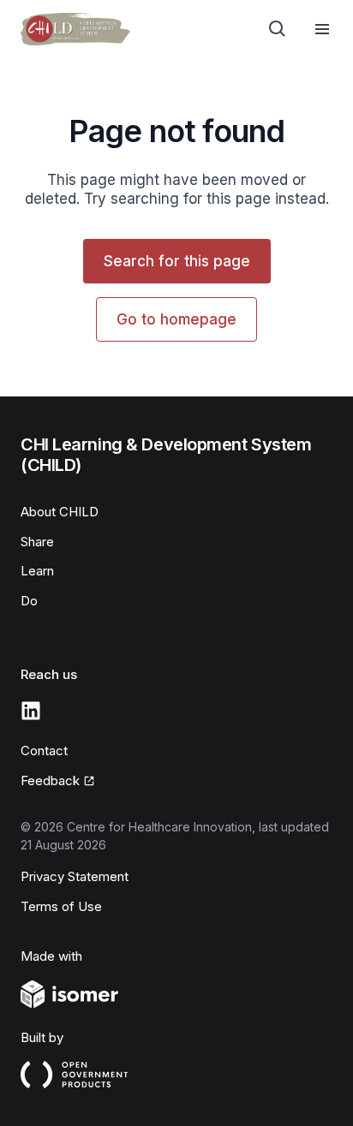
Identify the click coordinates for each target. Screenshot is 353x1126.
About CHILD (60, 511)
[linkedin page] (31, 710)
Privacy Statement (75, 876)
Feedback (50, 780)
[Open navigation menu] (322, 29)
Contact (44, 750)
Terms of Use (61, 906)
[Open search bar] (277, 29)
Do (29, 601)
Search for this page (177, 261)
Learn (37, 571)
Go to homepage (176, 319)
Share (37, 541)
